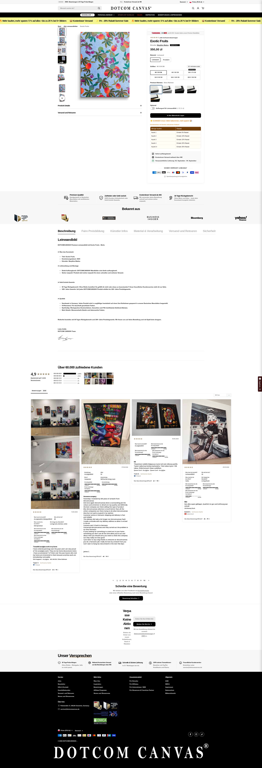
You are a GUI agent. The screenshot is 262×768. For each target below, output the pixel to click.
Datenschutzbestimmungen (144, 634)
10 (144, 580)
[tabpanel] (136, 292)
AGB (143, 636)
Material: (157, 55)
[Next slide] (62, 98)
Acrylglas (166, 60)
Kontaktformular (143, 590)
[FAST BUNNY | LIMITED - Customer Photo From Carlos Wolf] (95, 381)
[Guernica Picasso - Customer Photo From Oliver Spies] (95, 375)
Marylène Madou (163, 45)
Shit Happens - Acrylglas (41, 559)
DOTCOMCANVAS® (69, 741)
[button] (53, 570)
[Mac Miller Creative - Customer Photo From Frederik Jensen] (110, 381)
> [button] (148, 580)
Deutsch (183, 2)
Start (59, 26)
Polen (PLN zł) (197, 2)
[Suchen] (99, 8)
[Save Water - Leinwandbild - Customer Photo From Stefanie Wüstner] (102, 375)
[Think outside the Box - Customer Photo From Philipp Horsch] (87, 375)
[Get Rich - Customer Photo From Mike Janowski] (102, 381)
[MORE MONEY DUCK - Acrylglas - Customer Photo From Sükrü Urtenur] (87, 381)
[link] (65, 218)
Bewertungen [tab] (36, 391)
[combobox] (80, 8)
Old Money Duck (189, 508)
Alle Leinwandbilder (71, 26)
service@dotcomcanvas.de (69, 709)
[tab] (66, 231)
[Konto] (198, 8)
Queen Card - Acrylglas (141, 470)
